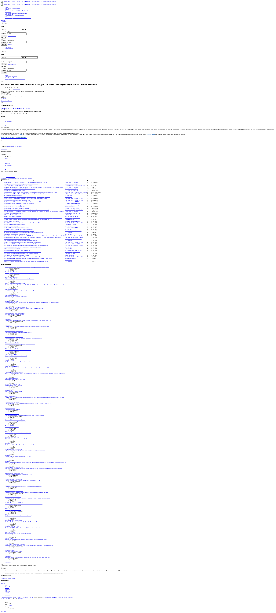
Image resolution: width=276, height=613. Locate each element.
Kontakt (13, 578)
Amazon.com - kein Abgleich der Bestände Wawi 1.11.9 (17, 239)
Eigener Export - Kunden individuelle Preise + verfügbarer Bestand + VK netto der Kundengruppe (26, 245)
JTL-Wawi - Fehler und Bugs (71, 190)
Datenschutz (7, 589)
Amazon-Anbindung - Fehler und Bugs (73, 231)
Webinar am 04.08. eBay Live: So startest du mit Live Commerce (18, 185)
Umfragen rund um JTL (70, 219)
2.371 (6, 158)
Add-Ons (31, 597)
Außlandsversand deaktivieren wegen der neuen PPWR (16, 205)
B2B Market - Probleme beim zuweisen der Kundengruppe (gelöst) (18, 229)
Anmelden (3, 583)
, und (14, 146)
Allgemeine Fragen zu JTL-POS (72, 201)
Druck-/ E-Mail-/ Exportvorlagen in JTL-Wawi (75, 222)
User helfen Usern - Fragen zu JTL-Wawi (74, 198)
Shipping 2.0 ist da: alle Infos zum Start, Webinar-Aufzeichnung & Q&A (21, 184)
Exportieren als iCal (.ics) (23, 108)
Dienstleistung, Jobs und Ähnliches (73, 243)
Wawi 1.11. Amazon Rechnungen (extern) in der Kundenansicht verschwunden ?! (22, 242)
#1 (5, 125)
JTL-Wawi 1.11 (68, 226)
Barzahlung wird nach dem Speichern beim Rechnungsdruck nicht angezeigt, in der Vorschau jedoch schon (27, 197)
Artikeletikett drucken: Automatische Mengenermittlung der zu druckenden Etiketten (23, 222)
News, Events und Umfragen (71, 182)
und (10, 177)
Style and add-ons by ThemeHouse (49, 597)
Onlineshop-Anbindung (70, 258)
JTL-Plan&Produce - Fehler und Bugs (73, 250)
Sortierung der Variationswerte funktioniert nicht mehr (16, 255)
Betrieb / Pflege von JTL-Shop (72, 205)
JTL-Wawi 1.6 (68, 248)
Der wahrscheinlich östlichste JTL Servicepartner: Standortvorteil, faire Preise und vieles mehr (25, 243)
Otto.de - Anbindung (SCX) (71, 216)
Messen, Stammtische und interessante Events (75, 185)
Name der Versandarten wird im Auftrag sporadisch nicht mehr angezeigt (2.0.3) (21, 240)
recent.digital (4, 149)
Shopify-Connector (69, 255)
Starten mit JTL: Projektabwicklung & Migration (76, 192)
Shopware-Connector (69, 206)
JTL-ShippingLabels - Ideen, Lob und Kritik (75, 193)
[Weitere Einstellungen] (2, 102)
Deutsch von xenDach (65, 597)
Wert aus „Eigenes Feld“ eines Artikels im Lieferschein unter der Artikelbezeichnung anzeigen (25, 256)
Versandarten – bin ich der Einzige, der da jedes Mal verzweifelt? (19, 203)
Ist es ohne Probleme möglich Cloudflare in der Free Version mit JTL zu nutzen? (22, 252)
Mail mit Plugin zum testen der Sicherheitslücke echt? (16, 227)
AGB (6, 590)
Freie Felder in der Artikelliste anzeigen (12, 260)
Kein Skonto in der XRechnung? (11, 226)
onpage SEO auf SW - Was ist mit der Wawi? (14, 206)
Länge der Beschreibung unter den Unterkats (14, 224)
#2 (5, 169)
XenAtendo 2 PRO (5, 598)
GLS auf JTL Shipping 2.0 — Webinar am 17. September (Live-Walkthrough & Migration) (25, 182)
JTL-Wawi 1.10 (68, 214)
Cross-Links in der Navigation (11, 221)
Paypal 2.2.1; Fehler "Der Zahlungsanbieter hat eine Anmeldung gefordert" (21, 253)
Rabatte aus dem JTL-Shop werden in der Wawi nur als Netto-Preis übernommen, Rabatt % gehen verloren (28, 258)
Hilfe (6, 578)
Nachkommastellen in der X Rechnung (12, 214)
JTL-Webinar (3, 98)
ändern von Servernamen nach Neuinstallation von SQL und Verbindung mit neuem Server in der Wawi (26, 261)
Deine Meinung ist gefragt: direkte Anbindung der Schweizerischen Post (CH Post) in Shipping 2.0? (26, 219)
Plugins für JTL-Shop (70, 253)
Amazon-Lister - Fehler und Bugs (72, 213)
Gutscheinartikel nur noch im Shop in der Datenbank (16, 208)
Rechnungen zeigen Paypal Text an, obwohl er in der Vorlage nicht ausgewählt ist (22, 247)
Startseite (3, 578)
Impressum (7, 591)
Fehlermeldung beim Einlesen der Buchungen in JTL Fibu (16, 234)
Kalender (9, 578)
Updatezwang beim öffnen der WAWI (12, 248)
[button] (2, 3)
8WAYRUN (20, 598)
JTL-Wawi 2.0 (68, 195)
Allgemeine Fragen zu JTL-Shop (72, 203)
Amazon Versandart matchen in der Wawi (13, 213)
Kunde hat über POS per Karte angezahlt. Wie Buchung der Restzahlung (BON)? (22, 201)
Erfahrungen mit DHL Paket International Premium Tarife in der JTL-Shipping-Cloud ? (24, 193)
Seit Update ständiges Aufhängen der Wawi (13, 195)
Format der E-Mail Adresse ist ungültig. (12, 216)
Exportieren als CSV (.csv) (8, 108)
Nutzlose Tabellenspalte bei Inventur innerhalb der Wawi (17, 200)
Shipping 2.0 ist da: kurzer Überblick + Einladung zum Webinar (19, 189)
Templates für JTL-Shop (70, 224)
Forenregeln (7, 586)
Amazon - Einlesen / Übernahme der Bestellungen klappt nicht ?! (19, 231)
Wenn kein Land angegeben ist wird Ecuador (14, 190)
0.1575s (11, 605)
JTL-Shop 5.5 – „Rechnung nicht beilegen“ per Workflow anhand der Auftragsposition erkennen (25, 198)
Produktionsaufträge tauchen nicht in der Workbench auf (17, 250)
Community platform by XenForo (15, 597)
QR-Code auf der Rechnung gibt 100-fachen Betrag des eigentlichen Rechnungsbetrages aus (23, 232)
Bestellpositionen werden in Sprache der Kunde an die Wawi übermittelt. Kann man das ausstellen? (26, 210)
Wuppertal (7, 163)
